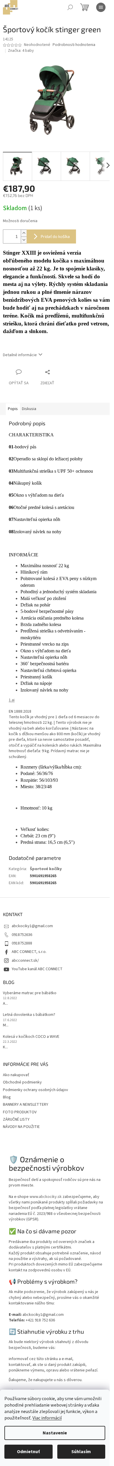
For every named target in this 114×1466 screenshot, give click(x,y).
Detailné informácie (20, 355)
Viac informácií (47, 1418)
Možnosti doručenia (20, 221)
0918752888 (22, 943)
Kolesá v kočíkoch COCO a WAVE (31, 1037)
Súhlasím (81, 1451)
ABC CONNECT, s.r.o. (29, 952)
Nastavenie (55, 1433)
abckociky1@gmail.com (32, 926)
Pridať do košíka (55, 236)
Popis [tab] (13, 409)
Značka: (21, 51)
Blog (7, 1097)
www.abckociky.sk (46, 1197)
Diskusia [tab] (29, 409)
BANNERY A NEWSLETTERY (25, 1104)
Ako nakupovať (16, 1075)
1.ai (12, 700)
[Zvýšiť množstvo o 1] (24, 233)
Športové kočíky (46, 869)
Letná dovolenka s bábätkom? (29, 1015)
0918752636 (22, 935)
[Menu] (101, 7)
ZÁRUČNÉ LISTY (16, 1119)
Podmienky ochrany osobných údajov (35, 1090)
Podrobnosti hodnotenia (74, 45)
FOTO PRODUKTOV (20, 1112)
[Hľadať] (70, 7)
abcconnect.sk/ (25, 960)
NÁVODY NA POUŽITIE (21, 1127)
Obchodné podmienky (22, 1082)
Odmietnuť (28, 1451)
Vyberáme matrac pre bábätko (29, 993)
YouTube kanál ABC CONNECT (37, 969)
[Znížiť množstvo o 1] (24, 239)
